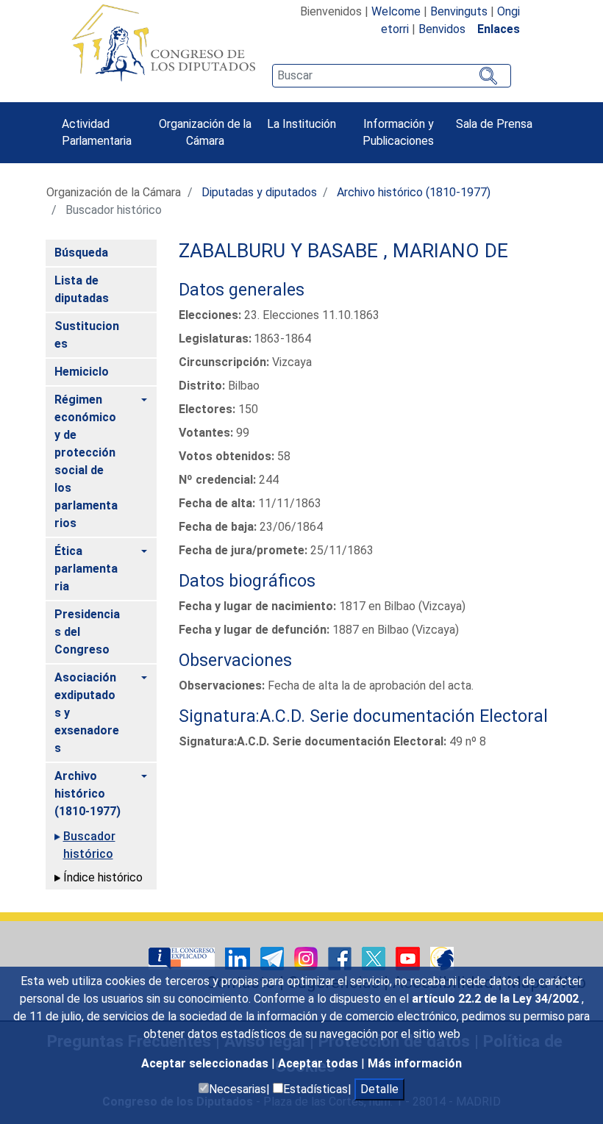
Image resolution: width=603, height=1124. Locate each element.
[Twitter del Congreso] (375, 957)
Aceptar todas (319, 1063)
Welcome (396, 11)
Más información (415, 1063)
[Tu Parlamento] (183, 957)
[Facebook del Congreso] (341, 957)
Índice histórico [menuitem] (103, 877)
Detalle (379, 1089)
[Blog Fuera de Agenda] (442, 957)
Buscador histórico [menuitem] (89, 845)
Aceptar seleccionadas (206, 1063)
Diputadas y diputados (259, 192)
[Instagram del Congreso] (307, 957)
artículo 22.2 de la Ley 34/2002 (497, 999)
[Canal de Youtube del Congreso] (409, 957)
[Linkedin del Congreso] (239, 957)
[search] (391, 75)
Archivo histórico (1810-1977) (413, 192)
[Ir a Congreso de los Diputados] (163, 42)
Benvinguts (459, 11)
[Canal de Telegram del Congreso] (273, 957)
